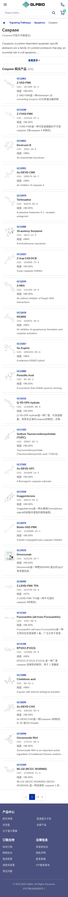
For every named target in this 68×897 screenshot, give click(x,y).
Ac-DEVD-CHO (26, 706)
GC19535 (21, 550)
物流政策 (7, 859)
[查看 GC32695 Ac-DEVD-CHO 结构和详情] (9, 706)
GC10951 (21, 168)
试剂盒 (6, 825)
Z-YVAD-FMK (25, 113)
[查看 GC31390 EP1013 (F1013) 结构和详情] (9, 648)
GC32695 (21, 702)
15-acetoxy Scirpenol (29, 230)
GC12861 (21, 78)
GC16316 (21, 398)
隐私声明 (41, 853)
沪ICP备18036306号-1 (34, 889)
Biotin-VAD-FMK (27, 527)
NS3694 (21, 316)
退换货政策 (9, 865)
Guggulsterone (26, 496)
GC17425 (21, 429)
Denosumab (24, 554)
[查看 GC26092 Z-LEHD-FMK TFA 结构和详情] (9, 585)
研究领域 (7, 818)
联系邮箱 (41, 859)
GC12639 (21, 312)
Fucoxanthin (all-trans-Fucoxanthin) (38, 616)
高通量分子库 (44, 818)
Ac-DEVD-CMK (26, 172)
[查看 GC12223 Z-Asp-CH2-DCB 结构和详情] (9, 258)
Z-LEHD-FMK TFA (28, 585)
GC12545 (21, 281)
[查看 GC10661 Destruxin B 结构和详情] (9, 145)
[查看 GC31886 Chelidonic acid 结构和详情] (9, 679)
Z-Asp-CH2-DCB (27, 258)
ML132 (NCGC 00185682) (32, 768)
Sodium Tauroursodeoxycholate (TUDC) (36, 435)
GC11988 (21, 226)
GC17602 (21, 464)
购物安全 (7, 853)
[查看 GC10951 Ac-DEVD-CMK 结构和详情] (9, 172)
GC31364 (21, 613)
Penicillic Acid (25, 375)
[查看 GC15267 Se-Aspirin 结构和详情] (9, 347)
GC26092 (21, 581)
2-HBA (21, 285)
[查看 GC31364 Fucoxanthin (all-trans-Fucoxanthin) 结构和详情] (9, 616)
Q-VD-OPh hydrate (28, 402)
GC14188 (21, 109)
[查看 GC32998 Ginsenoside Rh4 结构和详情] (9, 737)
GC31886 (21, 675)
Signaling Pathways (20, 22)
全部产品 (41, 825)
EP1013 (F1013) (26, 648)
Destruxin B (24, 145)
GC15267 (21, 343)
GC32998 (21, 733)
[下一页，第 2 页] (42, 797)
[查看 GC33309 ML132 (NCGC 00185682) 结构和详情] (9, 769)
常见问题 (7, 871)
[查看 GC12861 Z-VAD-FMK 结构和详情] (9, 82)
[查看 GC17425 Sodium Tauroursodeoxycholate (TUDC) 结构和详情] (9, 433)
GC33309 (21, 765)
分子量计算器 (10, 831)
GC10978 (21, 195)
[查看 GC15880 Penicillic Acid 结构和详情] (9, 375)
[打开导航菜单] (5, 4)
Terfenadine (24, 199)
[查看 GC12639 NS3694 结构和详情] (9, 316)
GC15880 (21, 371)
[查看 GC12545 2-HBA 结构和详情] (9, 285)
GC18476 (21, 523)
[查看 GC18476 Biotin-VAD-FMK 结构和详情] (9, 527)
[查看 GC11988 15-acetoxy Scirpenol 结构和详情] (9, 230)
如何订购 (7, 847)
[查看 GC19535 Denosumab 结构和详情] (9, 554)
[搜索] (54, 12)
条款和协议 (42, 847)
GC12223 (21, 254)
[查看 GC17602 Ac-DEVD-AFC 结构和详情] (9, 468)
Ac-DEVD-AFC (26, 468)
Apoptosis (39, 22)
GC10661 (21, 141)
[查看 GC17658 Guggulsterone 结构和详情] (9, 495)
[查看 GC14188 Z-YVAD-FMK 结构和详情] (9, 113)
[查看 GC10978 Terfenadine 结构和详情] (9, 199)
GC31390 (21, 644)
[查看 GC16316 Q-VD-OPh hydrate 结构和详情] (9, 402)
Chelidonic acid (26, 679)
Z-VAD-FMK (24, 82)
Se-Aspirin (23, 348)
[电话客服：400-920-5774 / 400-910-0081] (62, 4)
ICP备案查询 (43, 865)
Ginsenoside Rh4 (27, 737)
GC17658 (21, 491)
